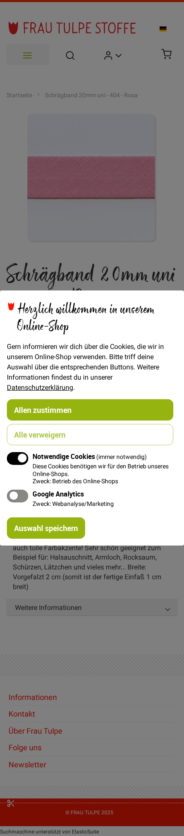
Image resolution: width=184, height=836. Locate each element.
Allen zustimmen (42, 410)
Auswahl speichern (46, 528)
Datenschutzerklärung (40, 387)
